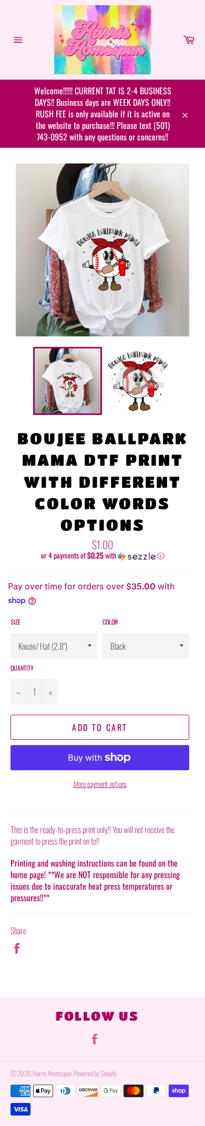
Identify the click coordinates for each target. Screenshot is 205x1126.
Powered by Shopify (95, 1073)
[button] (102, 555)
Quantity (22, 668)
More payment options (100, 784)
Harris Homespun (52, 1073)
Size (15, 622)
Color (110, 622)
